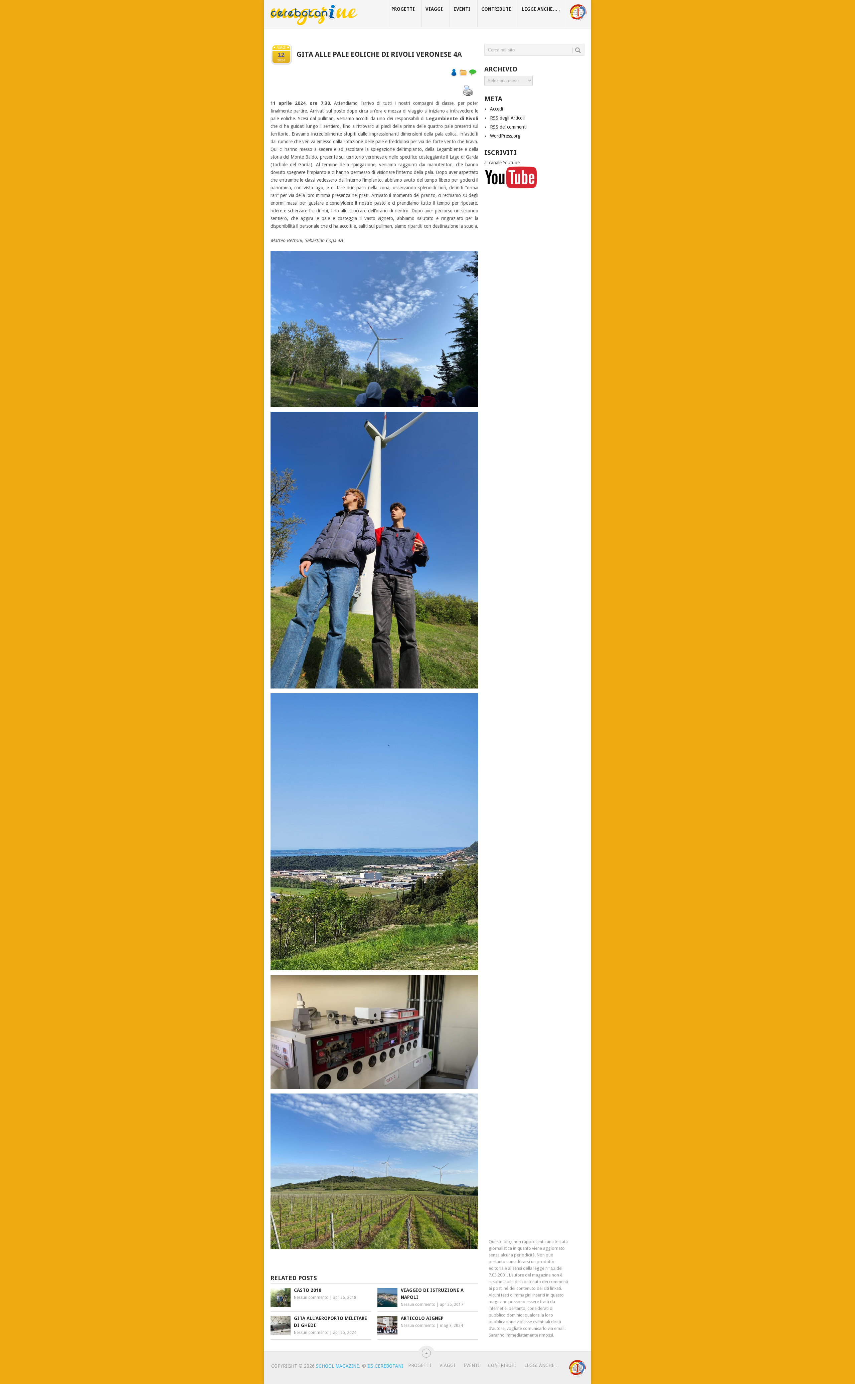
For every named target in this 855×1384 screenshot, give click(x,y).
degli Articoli (507, 118)
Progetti (403, 9)
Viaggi (434, 9)
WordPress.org (505, 136)
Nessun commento (311, 1297)
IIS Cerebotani (385, 1366)
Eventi (462, 9)
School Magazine (337, 1366)
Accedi (496, 109)
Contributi (496, 9)
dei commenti (508, 127)
